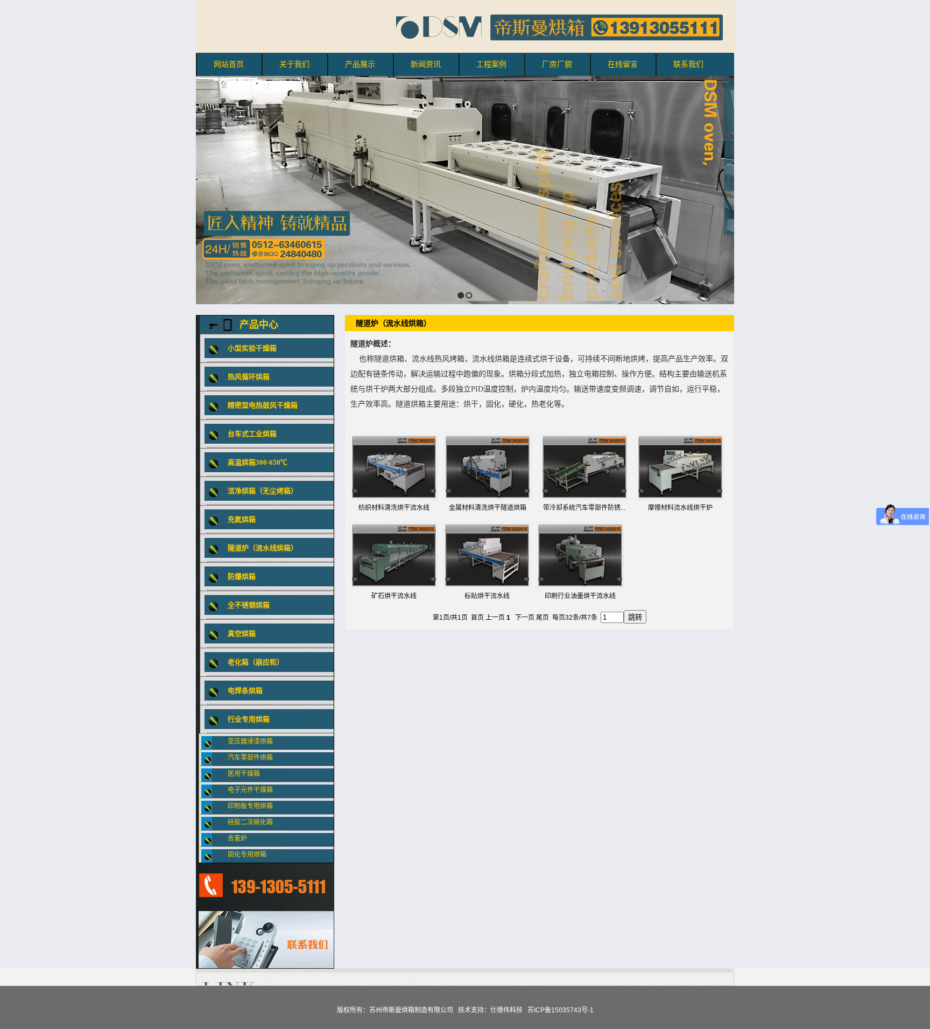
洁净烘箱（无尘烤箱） (263, 491)
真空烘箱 (242, 633)
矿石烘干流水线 (394, 596)
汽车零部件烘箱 (250, 757)
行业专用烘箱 (249, 719)
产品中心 (258, 324)
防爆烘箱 (242, 576)
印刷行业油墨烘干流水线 (580, 596)
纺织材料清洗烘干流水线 (393, 508)
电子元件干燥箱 (250, 790)
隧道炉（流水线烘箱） (263, 548)
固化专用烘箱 (247, 854)
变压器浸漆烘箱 (250, 741)
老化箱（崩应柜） (256, 662)
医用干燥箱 (244, 774)
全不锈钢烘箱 (249, 605)
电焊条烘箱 (245, 691)
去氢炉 (237, 838)
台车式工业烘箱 (252, 434)
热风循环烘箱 (249, 377)
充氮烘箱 (242, 519)
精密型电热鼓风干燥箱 (263, 405)
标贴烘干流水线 (487, 596)
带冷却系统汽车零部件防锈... (584, 508)
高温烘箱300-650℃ (257, 462)
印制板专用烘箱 (250, 806)
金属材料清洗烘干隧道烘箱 (487, 508)
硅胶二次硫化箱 (250, 822)
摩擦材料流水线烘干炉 (680, 508)
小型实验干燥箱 (252, 348)
